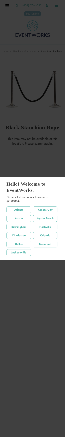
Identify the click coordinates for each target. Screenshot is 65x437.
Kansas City (45, 210)
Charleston (19, 235)
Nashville (45, 227)
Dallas (19, 244)
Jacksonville (18, 253)
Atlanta (18, 210)
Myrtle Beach (45, 218)
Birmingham (18, 227)
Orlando (45, 235)
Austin (19, 218)
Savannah (45, 244)
